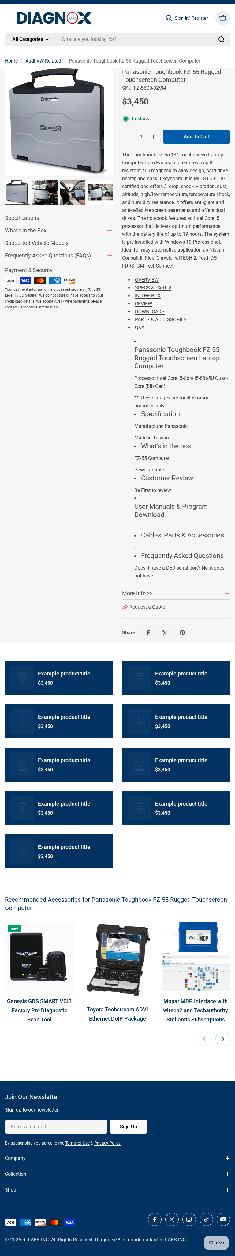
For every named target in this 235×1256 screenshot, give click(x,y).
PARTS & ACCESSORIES (161, 319)
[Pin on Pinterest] (182, 632)
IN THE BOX (148, 296)
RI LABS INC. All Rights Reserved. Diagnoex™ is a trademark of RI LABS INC (104, 1240)
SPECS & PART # (153, 288)
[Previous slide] (204, 1039)
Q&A (139, 327)
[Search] (221, 39)
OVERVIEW (147, 280)
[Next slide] (222, 1039)
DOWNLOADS (150, 312)
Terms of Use (77, 1143)
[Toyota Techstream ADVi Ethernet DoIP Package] (117, 960)
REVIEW (143, 304)
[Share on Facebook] (148, 632)
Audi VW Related (43, 61)
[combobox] (117, 39)
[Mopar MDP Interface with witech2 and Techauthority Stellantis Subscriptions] (195, 956)
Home (11, 61)
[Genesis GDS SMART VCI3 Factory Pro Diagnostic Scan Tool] (39, 956)
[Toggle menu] (8, 18)
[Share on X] (165, 632)
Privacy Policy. (107, 1143)
